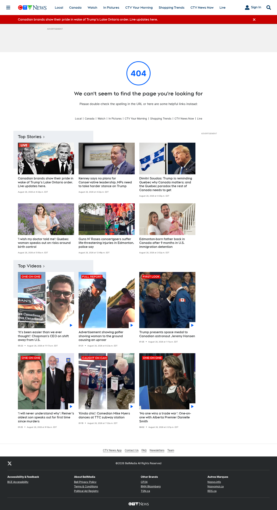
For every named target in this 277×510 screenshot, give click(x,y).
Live (223, 7)
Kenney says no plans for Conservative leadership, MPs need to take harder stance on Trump (105, 182)
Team (170, 450)
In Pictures (111, 7)
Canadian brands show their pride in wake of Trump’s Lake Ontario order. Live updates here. (45, 182)
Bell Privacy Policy (85, 481)
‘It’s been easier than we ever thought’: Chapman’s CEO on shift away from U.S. (43, 336)
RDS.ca (212, 490)
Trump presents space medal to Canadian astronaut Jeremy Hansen (167, 334)
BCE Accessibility (17, 481)
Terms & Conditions (86, 486)
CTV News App (112, 450)
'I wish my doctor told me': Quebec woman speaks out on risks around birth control (44, 243)
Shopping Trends (171, 7)
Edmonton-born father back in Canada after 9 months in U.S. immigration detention (162, 243)
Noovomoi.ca (215, 486)
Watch (92, 7)
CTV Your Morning (139, 7)
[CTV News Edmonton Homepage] (32, 7)
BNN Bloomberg (151, 486)
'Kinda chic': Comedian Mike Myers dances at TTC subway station (104, 415)
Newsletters (157, 450)
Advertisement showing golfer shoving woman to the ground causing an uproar (101, 336)
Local (59, 7)
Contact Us (131, 450)
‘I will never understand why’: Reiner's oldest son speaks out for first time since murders (46, 417)
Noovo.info (214, 481)
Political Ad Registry (86, 490)
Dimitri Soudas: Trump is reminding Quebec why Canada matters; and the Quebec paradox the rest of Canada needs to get (165, 184)
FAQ (144, 450)
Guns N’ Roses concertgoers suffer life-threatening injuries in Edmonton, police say (106, 243)
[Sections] (8, 7)
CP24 (144, 481)
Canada (75, 7)
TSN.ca (145, 490)
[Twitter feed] (9, 463)
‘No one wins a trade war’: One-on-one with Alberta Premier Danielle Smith (165, 417)
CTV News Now (202, 7)
